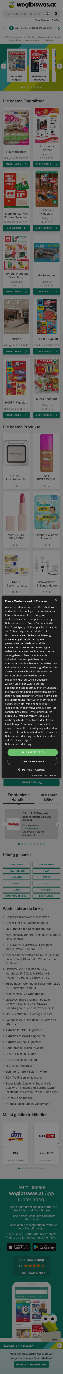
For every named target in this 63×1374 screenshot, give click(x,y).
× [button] (55, 599)
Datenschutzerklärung (18, 744)
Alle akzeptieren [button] (33, 752)
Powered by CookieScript (44, 775)
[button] (31, 770)
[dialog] (31, 687)
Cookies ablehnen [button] (32, 761)
